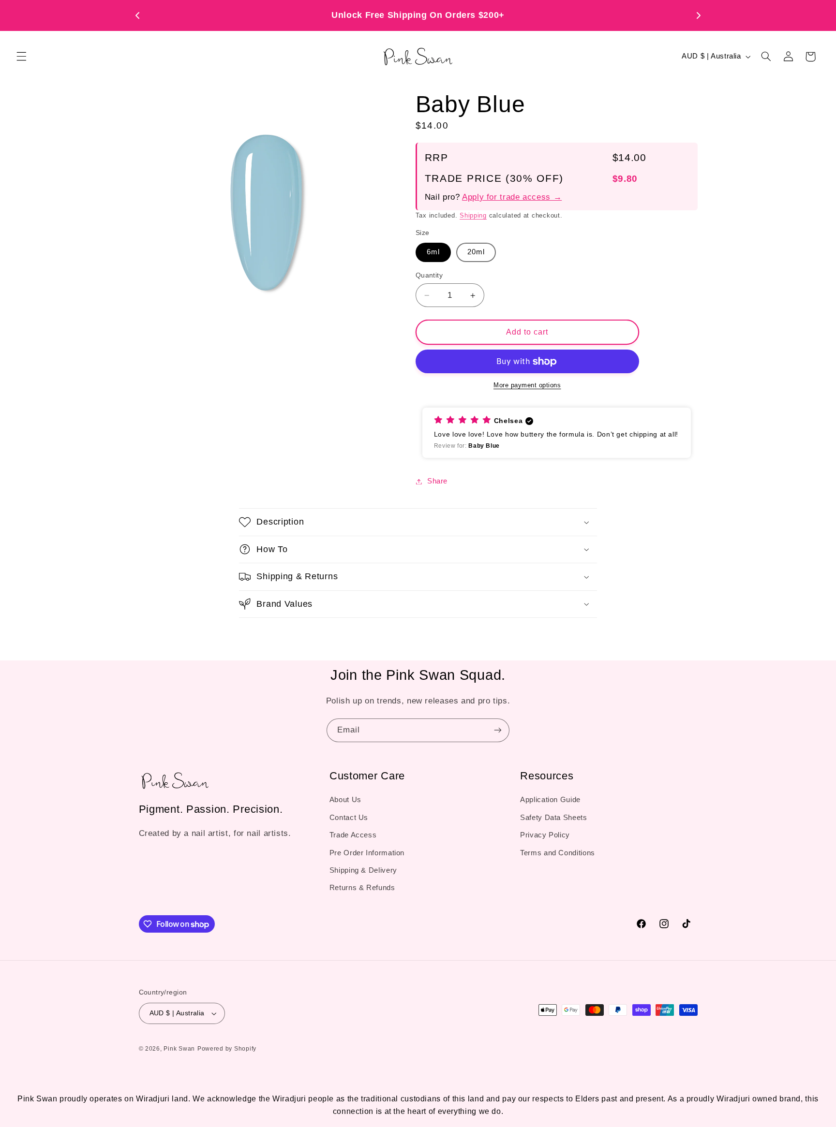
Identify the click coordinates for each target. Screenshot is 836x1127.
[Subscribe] (498, 730)
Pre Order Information (366, 853)
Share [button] (437, 481)
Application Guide (550, 800)
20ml (476, 252)
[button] (21, 56)
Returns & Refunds (362, 888)
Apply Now (506, 15)
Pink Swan (179, 1049)
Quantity (429, 275)
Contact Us (348, 817)
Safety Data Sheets (553, 817)
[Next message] (698, 15)
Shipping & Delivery (363, 870)
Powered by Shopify (226, 1049)
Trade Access (353, 835)
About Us (345, 800)
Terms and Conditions (557, 853)
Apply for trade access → (512, 197)
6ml (433, 252)
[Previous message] (137, 15)
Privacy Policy (545, 835)
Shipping (473, 215)
